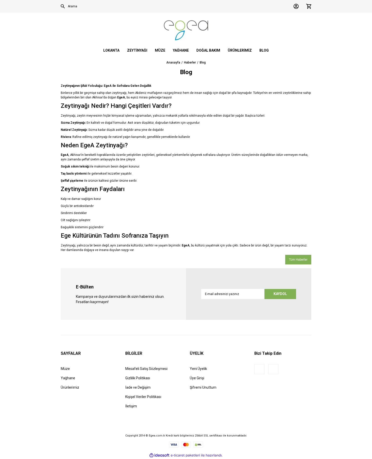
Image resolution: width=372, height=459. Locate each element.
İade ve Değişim (138, 387)
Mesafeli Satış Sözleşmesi (146, 369)
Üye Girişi (197, 378)
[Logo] (186, 30)
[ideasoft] (159, 455)
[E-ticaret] (185, 455)
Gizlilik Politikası (137, 378)
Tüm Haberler (298, 259)
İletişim (131, 406)
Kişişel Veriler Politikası (143, 397)
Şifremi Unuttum (203, 387)
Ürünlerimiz (70, 387)
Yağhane (68, 378)
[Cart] (307, 6)
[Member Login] (295, 6)
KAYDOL (280, 294)
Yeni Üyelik (198, 369)
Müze (65, 369)
